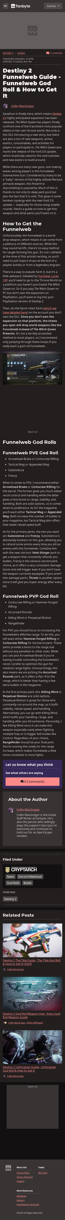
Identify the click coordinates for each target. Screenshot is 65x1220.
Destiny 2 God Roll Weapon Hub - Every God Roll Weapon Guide (31, 1015)
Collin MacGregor (22, 106)
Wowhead (21, 1196)
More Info (22, 1167)
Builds (28, 883)
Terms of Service (25, 1177)
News (10, 877)
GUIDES (21, 53)
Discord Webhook (30, 877)
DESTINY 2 (8, 53)
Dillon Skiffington (35, 1022)
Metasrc (21, 1200)
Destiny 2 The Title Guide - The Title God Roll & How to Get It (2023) (31, 962)
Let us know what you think (29, 765)
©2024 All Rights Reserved (29, 1213)
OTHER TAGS (9, 892)
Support (20, 1181)
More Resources (25, 1190)
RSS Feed (42, 1173)
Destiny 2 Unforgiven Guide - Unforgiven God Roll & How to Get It (29, 1068)
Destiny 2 (10, 899)
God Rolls (13, 883)
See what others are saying (24, 773)
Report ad (32, 431)
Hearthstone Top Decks (28, 1204)
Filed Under (13, 859)
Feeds (41, 1167)
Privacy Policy (23, 1173)
